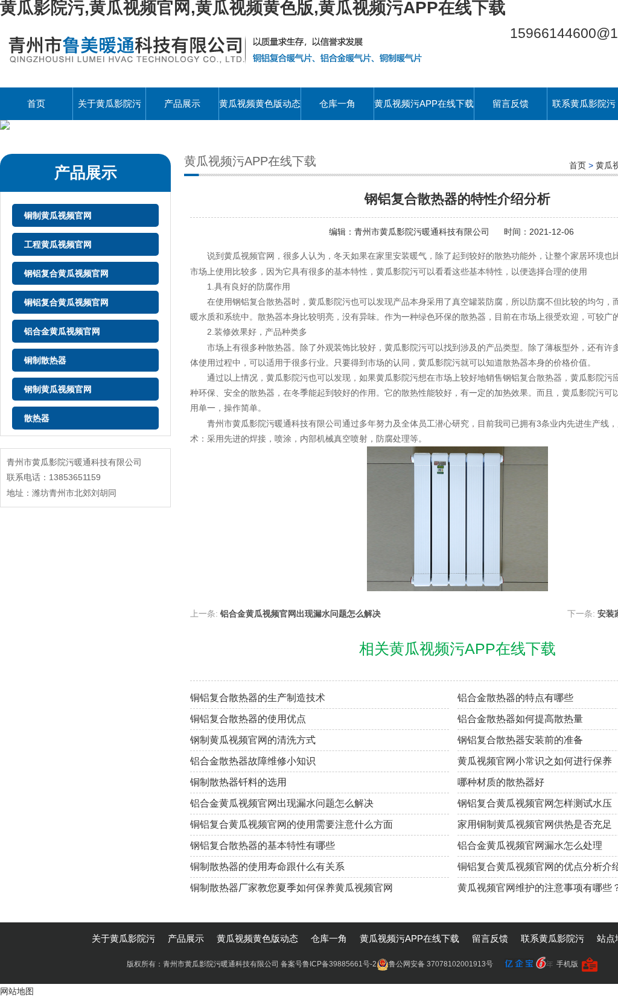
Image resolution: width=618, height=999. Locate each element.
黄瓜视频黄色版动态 (260, 103)
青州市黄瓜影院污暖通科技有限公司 (423, 231)
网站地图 (17, 991)
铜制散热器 (45, 360)
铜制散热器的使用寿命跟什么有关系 (267, 866)
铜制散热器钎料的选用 (238, 782)
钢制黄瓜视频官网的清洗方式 (253, 740)
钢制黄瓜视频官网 (58, 389)
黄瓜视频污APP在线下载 (424, 103)
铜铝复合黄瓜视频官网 (66, 302)
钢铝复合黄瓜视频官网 (66, 273)
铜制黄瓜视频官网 (58, 215)
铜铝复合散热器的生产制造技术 (257, 698)
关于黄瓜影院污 (109, 103)
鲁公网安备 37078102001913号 (441, 964)
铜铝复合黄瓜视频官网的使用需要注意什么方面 (291, 824)
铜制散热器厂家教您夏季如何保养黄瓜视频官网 (291, 888)
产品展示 (182, 103)
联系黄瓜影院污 (552, 938)
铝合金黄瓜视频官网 (62, 331)
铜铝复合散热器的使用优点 (248, 719)
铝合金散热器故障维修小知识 (253, 761)
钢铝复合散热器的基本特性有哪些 (262, 845)
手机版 (567, 964)
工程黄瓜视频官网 (58, 244)
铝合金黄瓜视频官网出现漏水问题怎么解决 (300, 613)
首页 (36, 103)
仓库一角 (337, 103)
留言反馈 (510, 103)
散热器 (36, 418)
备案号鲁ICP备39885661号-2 (329, 964)
